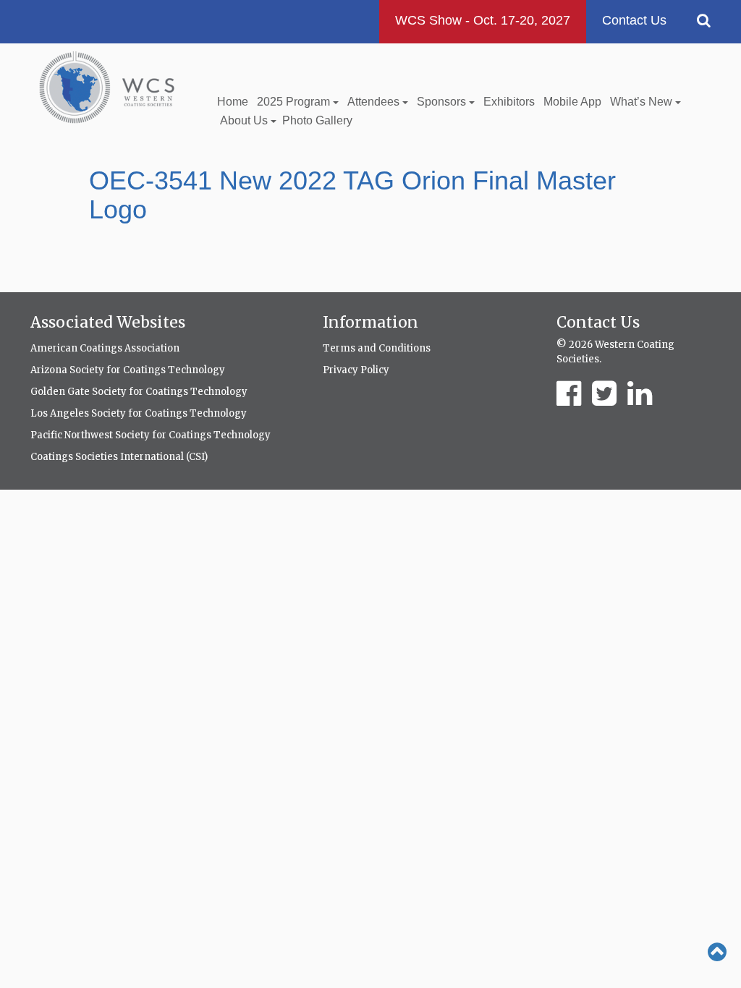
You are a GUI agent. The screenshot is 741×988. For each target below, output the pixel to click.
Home (232, 101)
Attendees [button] (374, 101)
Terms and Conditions (377, 348)
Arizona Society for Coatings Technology (127, 370)
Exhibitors (509, 101)
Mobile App (572, 101)
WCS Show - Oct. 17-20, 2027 (482, 20)
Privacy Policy (356, 370)
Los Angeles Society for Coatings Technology (138, 413)
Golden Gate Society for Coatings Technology (138, 392)
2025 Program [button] (295, 101)
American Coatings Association (104, 348)
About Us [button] (245, 120)
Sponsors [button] (443, 101)
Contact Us (634, 20)
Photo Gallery (317, 120)
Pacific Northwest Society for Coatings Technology (150, 435)
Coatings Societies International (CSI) (119, 457)
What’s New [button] (642, 101)
